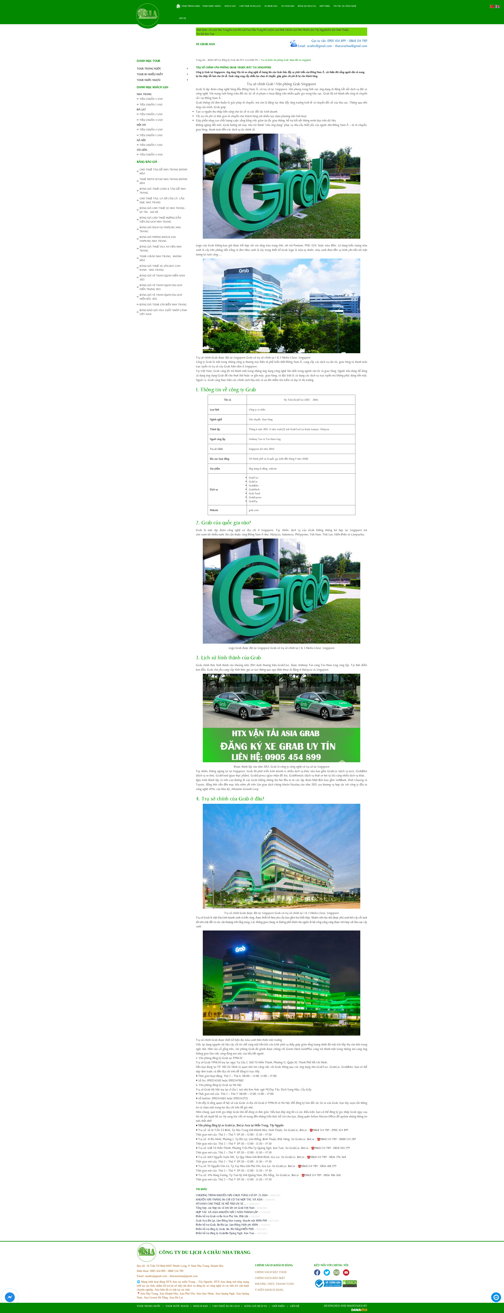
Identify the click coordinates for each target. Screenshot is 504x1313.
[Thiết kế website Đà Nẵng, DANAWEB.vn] (359, 1309)
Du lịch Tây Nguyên (317, 29)
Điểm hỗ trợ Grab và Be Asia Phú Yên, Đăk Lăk (222, 1216)
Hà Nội (141, 140)
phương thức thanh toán (274, 1284)
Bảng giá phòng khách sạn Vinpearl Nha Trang (158, 239)
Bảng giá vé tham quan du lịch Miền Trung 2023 (161, 287)
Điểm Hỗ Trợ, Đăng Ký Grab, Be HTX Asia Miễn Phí (233, 60)
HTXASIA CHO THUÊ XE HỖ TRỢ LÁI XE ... (221, 1203)
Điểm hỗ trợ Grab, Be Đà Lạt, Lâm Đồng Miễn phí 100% (227, 1224)
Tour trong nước (191, 6)
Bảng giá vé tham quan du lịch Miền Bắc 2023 (161, 296)
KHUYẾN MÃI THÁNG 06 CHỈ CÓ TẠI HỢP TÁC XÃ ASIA (229, 1199)
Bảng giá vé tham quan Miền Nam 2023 (162, 277)
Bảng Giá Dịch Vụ (307, 6)
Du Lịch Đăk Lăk (280, 29)
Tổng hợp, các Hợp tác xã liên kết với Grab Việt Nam (225, 1208)
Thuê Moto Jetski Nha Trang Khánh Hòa (163, 181)
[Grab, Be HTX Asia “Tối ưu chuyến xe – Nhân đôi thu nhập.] (147, 15)
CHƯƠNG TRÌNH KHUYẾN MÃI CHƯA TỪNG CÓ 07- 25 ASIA (232, 1195)
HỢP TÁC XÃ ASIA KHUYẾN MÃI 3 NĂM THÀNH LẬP (227, 1212)
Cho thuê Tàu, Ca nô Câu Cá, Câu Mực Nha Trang (162, 200)
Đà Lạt (141, 109)
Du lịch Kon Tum (205, 33)
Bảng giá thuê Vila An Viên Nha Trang (161, 248)
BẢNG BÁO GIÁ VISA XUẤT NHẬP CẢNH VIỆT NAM (163, 312)
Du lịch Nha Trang (219, 29)
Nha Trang (144, 94)
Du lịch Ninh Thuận (338, 29)
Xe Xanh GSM (287, 6)
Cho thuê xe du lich (250, 6)
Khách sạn (230, 6)
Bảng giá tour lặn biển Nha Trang (163, 304)
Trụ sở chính (216, 449)
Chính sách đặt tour (270, 1272)
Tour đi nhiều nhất (150, 74)
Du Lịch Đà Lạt (237, 29)
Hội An (141, 125)
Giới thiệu (325, 6)
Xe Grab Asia (270, 6)
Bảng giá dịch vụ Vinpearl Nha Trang (160, 229)
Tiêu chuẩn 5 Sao (151, 104)
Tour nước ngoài (211, 6)
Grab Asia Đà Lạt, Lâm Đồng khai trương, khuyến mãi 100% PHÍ (231, 1220)
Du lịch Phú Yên (298, 29)
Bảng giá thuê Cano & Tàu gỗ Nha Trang (163, 190)
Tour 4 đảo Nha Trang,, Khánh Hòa (160, 258)
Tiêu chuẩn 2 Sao (151, 114)
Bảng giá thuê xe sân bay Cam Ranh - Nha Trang (160, 268)
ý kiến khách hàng (269, 1289)
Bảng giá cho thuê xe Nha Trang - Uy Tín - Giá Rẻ (163, 210)
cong (187, 68)
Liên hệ (182, 18)
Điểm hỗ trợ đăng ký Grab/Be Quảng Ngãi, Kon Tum (225, 1233)
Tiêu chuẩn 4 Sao (151, 99)
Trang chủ (178, 6)
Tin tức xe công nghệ (345, 6)
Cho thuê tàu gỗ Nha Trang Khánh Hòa (163, 171)
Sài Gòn (142, 150)
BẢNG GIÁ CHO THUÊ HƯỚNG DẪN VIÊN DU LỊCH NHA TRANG (160, 219)
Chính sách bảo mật (270, 1278)
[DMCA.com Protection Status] (349, 1283)
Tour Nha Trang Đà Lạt (258, 29)
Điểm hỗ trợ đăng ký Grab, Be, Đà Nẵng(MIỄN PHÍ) (225, 1229)
